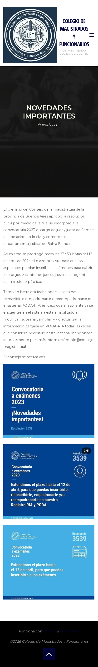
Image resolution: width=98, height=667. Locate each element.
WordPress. (69, 631)
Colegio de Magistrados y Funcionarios (74, 32)
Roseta (48, 631)
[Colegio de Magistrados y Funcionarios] (30, 35)
